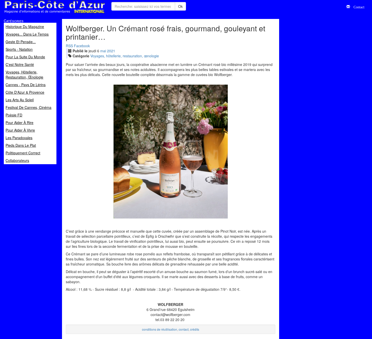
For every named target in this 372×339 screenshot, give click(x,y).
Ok (180, 6)
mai (103, 50)
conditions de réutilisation (159, 329)
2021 (111, 50)
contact (184, 329)
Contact (357, 7)
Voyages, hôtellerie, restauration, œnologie (124, 55)
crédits (194, 329)
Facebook (82, 45)
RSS (69, 45)
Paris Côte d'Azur (43, 13)
